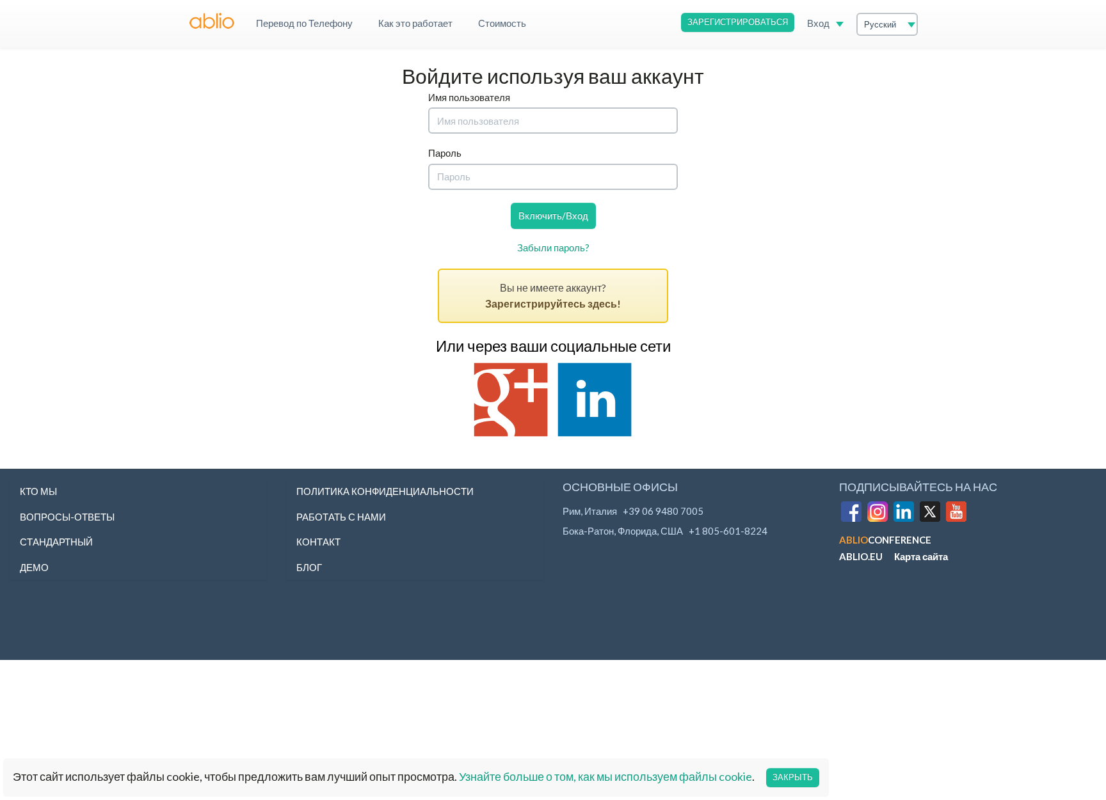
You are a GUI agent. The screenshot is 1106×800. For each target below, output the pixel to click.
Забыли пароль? (553, 247)
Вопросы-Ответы (67, 516)
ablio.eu (861, 556)
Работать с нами (341, 516)
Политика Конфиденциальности (385, 491)
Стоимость (502, 23)
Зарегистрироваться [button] (737, 22)
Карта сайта (921, 556)
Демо (34, 567)
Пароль (444, 153)
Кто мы (38, 491)
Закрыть (793, 777)
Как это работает (415, 23)
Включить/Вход (553, 215)
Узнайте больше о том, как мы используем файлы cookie (605, 776)
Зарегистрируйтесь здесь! (553, 303)
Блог (309, 567)
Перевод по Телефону (304, 23)
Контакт (318, 541)
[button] (211, 16)
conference (885, 539)
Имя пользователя (469, 97)
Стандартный (56, 541)
